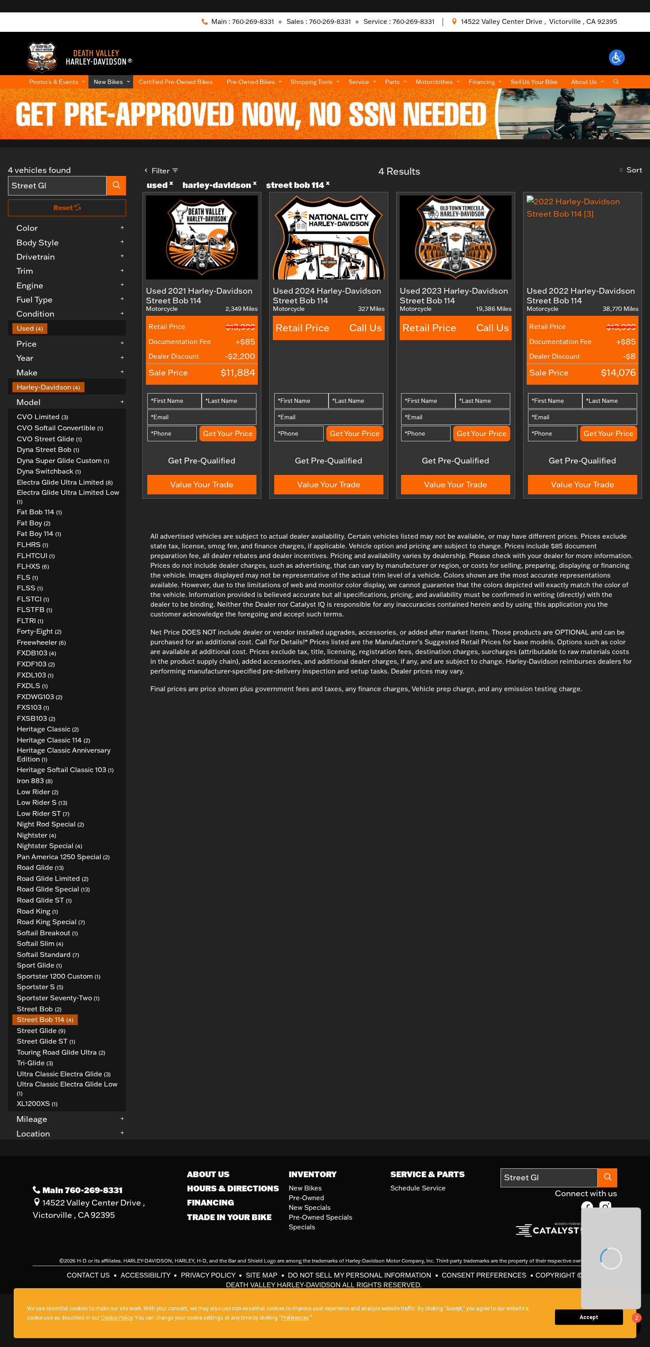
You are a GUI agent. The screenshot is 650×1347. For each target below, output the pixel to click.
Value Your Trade (201, 484)
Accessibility (146, 1275)
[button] (617, 57)
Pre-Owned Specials (320, 1217)
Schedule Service (418, 1188)
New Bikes (305, 1188)
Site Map (262, 1275)
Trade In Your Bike (229, 1217)
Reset (64, 207)
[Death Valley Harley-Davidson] (82, 56)
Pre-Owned (306, 1198)
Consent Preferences (484, 1275)
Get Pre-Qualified (201, 460)
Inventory (312, 1174)
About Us (208, 1174)
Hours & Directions (233, 1188)
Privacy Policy (209, 1275)
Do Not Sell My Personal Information (360, 1275)
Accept (589, 1317)
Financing (210, 1202)
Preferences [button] (329, 1318)
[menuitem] (69, 328)
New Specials (310, 1207)
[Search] (116, 185)
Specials (302, 1227)
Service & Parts (427, 1174)
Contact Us (89, 1275)
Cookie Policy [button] (144, 1318)
